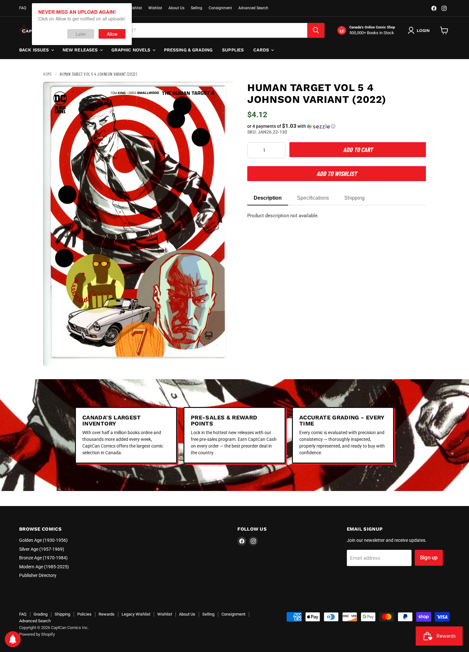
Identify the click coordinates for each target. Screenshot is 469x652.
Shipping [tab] (354, 198)
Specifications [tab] (313, 198)
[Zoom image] (224, 356)
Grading (41, 614)
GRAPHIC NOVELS (131, 49)
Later (81, 34)
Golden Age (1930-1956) (43, 540)
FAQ (22, 8)
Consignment (220, 8)
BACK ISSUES (34, 49)
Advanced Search (253, 8)
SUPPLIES (233, 49)
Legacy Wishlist (136, 614)
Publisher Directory (37, 575)
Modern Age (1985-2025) (44, 566)
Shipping (62, 614)
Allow (112, 34)
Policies (84, 614)
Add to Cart (358, 149)
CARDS (261, 49)
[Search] (315, 30)
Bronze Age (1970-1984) (43, 557)
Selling (196, 8)
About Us (176, 8)
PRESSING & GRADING (188, 49)
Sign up (429, 557)
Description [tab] (268, 198)
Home (47, 74)
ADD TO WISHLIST (336, 173)
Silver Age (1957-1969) (41, 549)
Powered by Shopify (37, 634)
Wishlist (155, 8)
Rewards (107, 614)
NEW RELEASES (81, 49)
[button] (336, 126)
